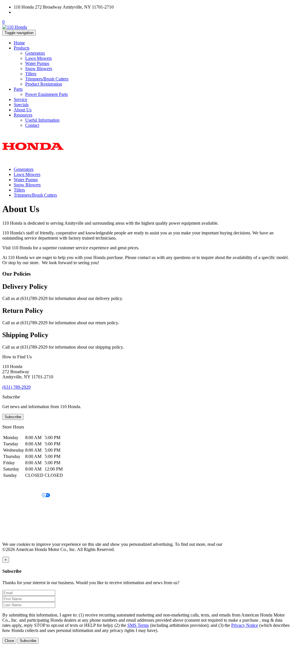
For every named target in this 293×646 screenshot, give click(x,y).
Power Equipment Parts (46, 94)
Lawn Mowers (38, 58)
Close (9, 641)
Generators (35, 53)
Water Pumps (37, 63)
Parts (18, 89)
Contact (32, 125)
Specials (21, 104)
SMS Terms (13, 515)
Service (20, 99)
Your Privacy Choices (22, 495)
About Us (22, 109)
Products (21, 48)
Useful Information (42, 120)
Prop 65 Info (13, 524)
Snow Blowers (38, 68)
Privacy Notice (15, 485)
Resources (23, 114)
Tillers (30, 73)
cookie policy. (236, 544)
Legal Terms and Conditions (28, 505)
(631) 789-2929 (28, 12)
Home (19, 42)
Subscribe (13, 417)
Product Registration (43, 84)
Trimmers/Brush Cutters (46, 78)
